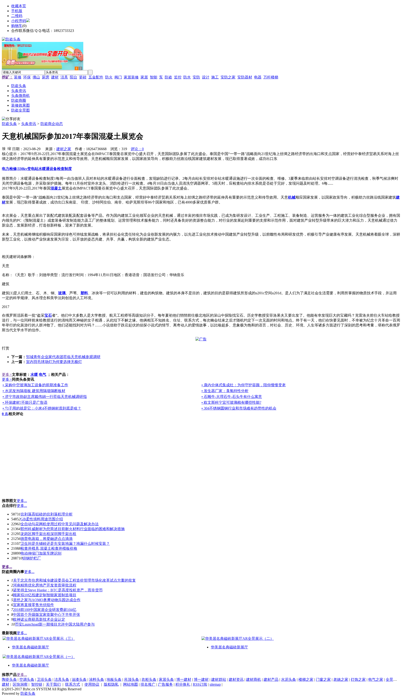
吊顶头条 (131, 679)
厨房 (45, 77)
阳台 (73, 77)
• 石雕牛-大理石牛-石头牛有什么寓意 (231, 397)
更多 (7, 374)
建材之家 (63, 149)
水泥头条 (288, 679)
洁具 (64, 77)
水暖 (34, 374)
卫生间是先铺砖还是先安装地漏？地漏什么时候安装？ (65, 544)
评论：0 (137, 149)
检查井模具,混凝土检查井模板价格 (48, 548)
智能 (153, 77)
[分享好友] (11, 119)
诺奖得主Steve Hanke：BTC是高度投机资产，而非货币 (58, 590)
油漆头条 (79, 679)
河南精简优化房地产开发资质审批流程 (44, 585)
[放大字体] (4, 148)
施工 (215, 77)
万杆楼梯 (270, 77)
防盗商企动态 (51, 124)
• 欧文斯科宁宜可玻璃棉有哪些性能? (231, 402)
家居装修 (131, 77)
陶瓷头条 (9, 679)
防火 (109, 77)
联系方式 (72, 684)
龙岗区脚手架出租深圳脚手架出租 (48, 534)
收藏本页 (18, 6)
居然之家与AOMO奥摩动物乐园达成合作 (46, 600)
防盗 (168, 77)
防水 (187, 77)
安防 (196, 77)
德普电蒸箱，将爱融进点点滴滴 (46, 539)
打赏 (5, 348)
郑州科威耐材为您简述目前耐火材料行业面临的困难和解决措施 (72, 529)
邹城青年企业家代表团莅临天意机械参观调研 (63, 357)
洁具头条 (61, 679)
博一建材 (183, 679)
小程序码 (18, 21)
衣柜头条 (148, 679)
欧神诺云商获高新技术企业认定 (39, 619)
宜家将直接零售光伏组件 (33, 605)
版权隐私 (111, 684)
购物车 (16, 26)
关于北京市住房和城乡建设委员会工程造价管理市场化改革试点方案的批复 (74, 580)
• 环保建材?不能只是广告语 (25, 402)
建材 (55, 77)
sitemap (215, 684)
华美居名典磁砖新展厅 (30, 647)
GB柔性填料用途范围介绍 (41, 519)
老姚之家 (340, 679)
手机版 (16, 11)
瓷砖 (83, 77)
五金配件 (95, 77)
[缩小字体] (9, 148)
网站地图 (130, 684)
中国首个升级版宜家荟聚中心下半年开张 (46, 615)
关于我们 (53, 684)
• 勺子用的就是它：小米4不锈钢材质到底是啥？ (42, 408)
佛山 (36, 77)
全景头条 (393, 679)
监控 (177, 77)
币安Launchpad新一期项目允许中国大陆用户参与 (55, 624)
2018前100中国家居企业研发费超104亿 (44, 610)
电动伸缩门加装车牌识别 (40, 553)
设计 (205, 77)
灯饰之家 (358, 679)
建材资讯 (236, 679)
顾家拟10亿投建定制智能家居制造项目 (44, 595)
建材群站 (218, 679)
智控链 (36, 684)
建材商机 (253, 679)
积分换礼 (182, 684)
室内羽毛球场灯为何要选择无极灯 (54, 362)
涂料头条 (96, 679)
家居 (144, 77)
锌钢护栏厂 (31, 558)
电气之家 (375, 679)
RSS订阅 (200, 684)
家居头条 (166, 679)
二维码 (16, 16)
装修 (17, 77)
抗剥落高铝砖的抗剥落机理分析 (46, 514)
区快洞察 (20, 684)
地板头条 (114, 679)
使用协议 (91, 684)
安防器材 (244, 77)
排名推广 (148, 684)
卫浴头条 (44, 679)
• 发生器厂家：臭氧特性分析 (224, 391)
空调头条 (26, 679)
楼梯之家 (305, 679)
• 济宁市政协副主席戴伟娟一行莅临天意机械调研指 (45, 397)
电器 (257, 77)
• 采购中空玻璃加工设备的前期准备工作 (35, 385)
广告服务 (165, 684)
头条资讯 (28, 124)
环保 (27, 77)
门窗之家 (323, 679)
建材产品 (271, 679)
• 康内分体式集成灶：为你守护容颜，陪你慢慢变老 (243, 385)
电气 (42, 374)
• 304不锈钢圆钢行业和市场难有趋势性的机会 (238, 408)
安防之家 (228, 77)
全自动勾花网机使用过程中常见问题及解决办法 (59, 524)
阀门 (118, 77)
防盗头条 (9, 124)
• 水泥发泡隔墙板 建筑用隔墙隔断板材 (34, 391)
